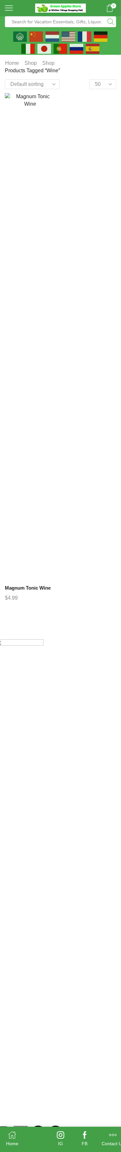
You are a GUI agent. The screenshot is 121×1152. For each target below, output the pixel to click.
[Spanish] (93, 48)
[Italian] (28, 48)
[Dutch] (53, 36)
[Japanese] (44, 48)
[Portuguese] (61, 48)
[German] (101, 36)
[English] (69, 36)
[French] (85, 36)
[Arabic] (20, 36)
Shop (31, 63)
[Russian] (77, 48)
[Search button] (111, 22)
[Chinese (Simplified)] (36, 36)
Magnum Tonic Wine (28, 588)
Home (12, 63)
